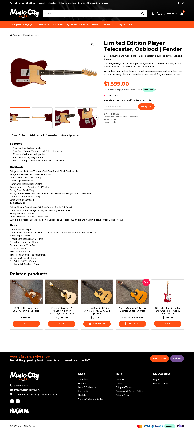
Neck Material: (17, 229)
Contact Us (121, 383)
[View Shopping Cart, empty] (181, 13)
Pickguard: (15, 174)
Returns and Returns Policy (129, 391)
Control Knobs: (17, 177)
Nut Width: (15, 261)
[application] (33, 24)
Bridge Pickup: (17, 207)
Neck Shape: (16, 235)
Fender (113, 119)
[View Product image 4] (87, 117)
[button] (23, 24)
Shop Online (159, 358)
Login (156, 379)
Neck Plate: (16, 196)
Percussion (83, 391)
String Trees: (16, 190)
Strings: (14, 193)
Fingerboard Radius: (20, 238)
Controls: (14, 216)
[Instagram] (182, 3)
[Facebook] (178, 3)
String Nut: (15, 257)
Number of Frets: (18, 248)
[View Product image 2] (42, 117)
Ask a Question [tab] (71, 135)
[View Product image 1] (20, 117)
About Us (120, 379)
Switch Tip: (15, 180)
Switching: (15, 219)
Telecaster (133, 116)
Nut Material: (17, 264)
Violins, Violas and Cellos (90, 398)
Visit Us (177, 358)
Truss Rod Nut (17, 254)
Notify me (146, 106)
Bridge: (13, 171)
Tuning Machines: (19, 187)
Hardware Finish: (18, 183)
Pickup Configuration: (21, 213)
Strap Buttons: (17, 199)
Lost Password (160, 383)
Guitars (18, 35)
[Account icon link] (152, 13)
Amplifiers (83, 379)
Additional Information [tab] (43, 135)
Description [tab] (18, 135)
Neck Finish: (16, 232)
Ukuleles (82, 395)
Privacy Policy (122, 395)
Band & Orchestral (87, 387)
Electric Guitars (31, 35)
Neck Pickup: (16, 210)
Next (96, 118)
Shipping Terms (124, 387)
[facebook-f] (12, 401)
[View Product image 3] (65, 117)
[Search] (143, 13)
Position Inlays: (18, 245)
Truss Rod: (15, 251)
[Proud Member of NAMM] (19, 410)
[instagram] (18, 401)
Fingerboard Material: (21, 242)
